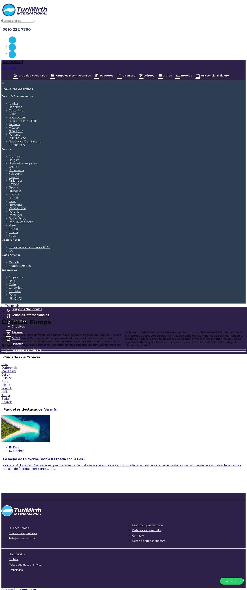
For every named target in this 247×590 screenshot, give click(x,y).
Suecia (13, 232)
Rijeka (5, 385)
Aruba (13, 103)
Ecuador (15, 291)
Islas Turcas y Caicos (23, 121)
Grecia (13, 187)
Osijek (5, 374)
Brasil (12, 281)
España (14, 177)
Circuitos (129, 75)
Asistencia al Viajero (215, 75)
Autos (167, 75)
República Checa (21, 222)
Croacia (14, 167)
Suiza (12, 235)
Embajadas (16, 570)
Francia (14, 184)
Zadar (5, 398)
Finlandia (15, 180)
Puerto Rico (17, 138)
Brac (4, 364)
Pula (4, 381)
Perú (12, 294)
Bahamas (15, 107)
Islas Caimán (17, 117)
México (14, 127)
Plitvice (6, 378)
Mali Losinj (8, 371)
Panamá (15, 134)
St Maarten (17, 145)
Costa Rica (16, 110)
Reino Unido (17, 218)
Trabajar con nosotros (22, 538)
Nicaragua (16, 131)
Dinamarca (16, 170)
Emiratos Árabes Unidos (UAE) (30, 247)
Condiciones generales (23, 533)
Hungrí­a (15, 191)
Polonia (14, 211)
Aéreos (149, 75)
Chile (12, 284)
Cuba (12, 114)
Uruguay (15, 298)
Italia (12, 201)
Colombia (15, 287)
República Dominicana (25, 141)
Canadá (14, 262)
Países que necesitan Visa (25, 564)
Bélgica (14, 160)
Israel (12, 250)
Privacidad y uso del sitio (147, 525)
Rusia (12, 225)
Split (4, 392)
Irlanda (14, 194)
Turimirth (10, 67)
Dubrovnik (9, 367)
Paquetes (106, 75)
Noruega (15, 204)
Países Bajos (17, 208)
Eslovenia (15, 173)
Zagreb (6, 402)
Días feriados (17, 554)
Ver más (50, 409)
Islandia (14, 198)
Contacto (138, 535)
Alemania (15, 156)
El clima (13, 559)
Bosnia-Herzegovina (23, 163)
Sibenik (6, 388)
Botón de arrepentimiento (148, 541)
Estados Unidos (20, 266)
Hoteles (186, 75)
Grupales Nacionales (33, 75)
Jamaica (14, 124)
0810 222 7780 (16, 29)
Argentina (16, 277)
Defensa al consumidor (146, 530)
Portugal (15, 215)
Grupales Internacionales (73, 75)
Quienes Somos (19, 528)
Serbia (13, 229)
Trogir (5, 395)
